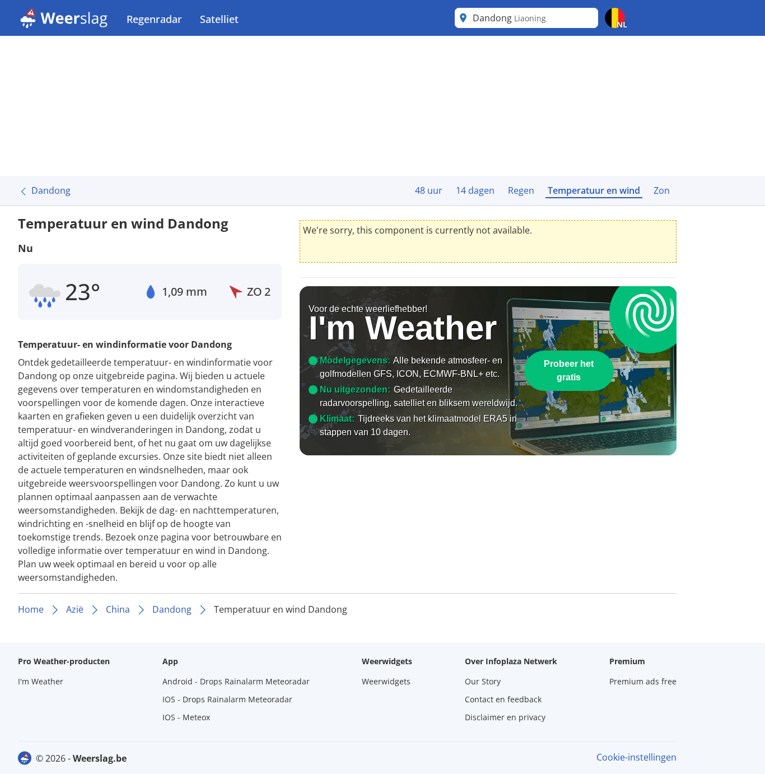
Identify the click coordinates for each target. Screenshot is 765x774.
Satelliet (219, 19)
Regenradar (154, 19)
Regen (521, 190)
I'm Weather (40, 681)
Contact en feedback (503, 699)
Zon (662, 190)
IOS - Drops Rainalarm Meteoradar (227, 699)
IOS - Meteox (186, 717)
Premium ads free (643, 681)
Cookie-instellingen (636, 757)
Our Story (483, 681)
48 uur (428, 190)
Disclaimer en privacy (505, 717)
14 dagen (475, 190)
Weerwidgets (386, 681)
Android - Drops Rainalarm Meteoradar (236, 681)
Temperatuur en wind (594, 190)
